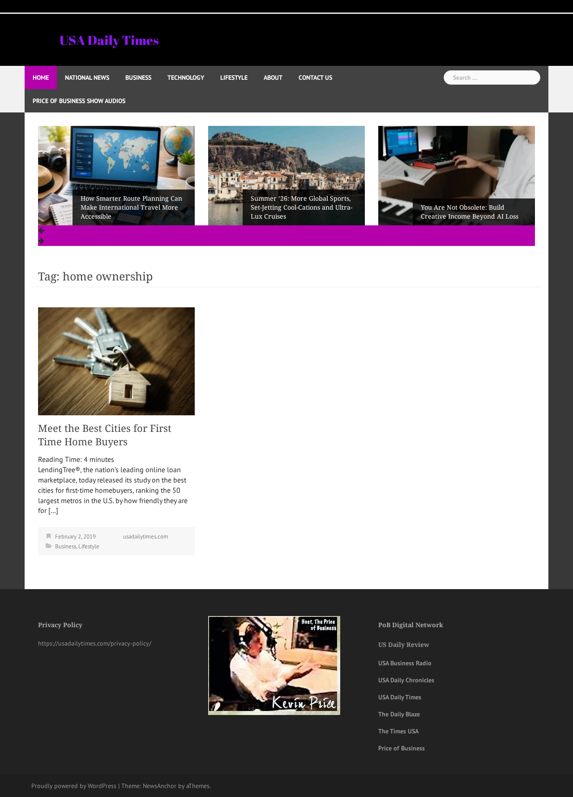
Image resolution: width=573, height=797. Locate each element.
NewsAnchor (159, 786)
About (273, 77)
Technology (185, 77)
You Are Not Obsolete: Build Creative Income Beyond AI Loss (299, 212)
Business (138, 77)
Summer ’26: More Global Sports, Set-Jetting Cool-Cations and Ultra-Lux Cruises (131, 207)
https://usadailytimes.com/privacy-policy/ (94, 643)
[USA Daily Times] (108, 38)
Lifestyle (234, 77)
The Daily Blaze (399, 714)
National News (87, 77)
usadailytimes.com (145, 536)
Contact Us (315, 77)
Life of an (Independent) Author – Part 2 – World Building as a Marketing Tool (472, 207)
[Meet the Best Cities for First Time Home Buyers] (116, 360)
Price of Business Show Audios (79, 101)
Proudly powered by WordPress (73, 786)
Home (41, 77)
